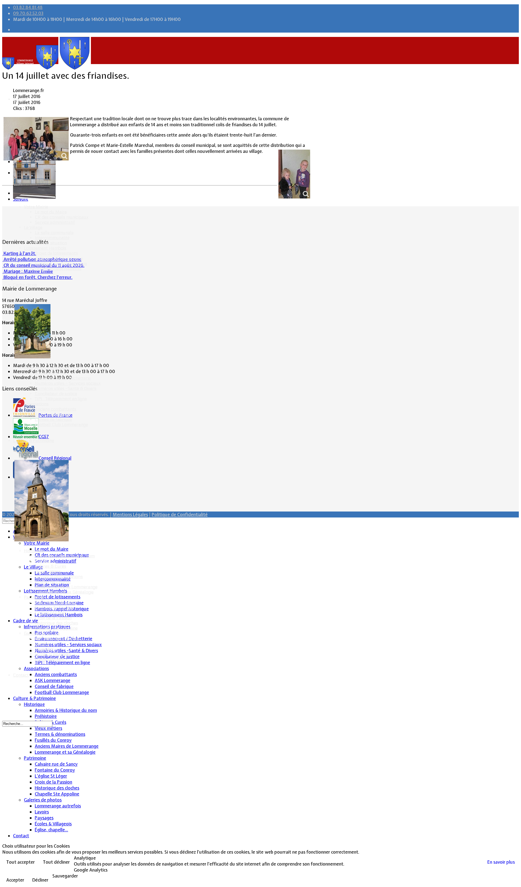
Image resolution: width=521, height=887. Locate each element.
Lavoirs (42, 643)
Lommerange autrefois (57, 638)
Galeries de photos (42, 633)
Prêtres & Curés (50, 566)
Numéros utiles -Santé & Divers (65, 388)
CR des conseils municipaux (61, 217)
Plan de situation (51, 242)
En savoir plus (501, 862)
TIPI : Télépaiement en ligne (61, 398)
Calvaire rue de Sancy (56, 602)
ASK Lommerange (52, 414)
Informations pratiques (46, 367)
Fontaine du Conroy (54, 607)
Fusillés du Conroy (53, 581)
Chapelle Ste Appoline (56, 628)
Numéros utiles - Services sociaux (68, 383)
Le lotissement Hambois (58, 268)
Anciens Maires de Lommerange (66, 586)
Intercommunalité (52, 237)
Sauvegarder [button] (65, 876)
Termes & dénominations (59, 576)
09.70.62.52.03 (28, 13)
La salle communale (54, 232)
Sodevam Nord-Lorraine (59, 258)
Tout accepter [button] (20, 862)
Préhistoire (45, 561)
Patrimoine (34, 597)
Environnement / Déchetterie (63, 378)
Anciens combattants (55, 409)
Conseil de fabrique (53, 419)
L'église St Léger (50, 612)
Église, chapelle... (50, 659)
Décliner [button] (40, 880)
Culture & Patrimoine (33, 440)
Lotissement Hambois (45, 248)
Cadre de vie (25, 284)
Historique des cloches (56, 623)
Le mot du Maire (51, 211)
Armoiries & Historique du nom (65, 555)
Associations (36, 403)
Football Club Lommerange (61, 424)
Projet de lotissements (56, 253)
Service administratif (55, 222)
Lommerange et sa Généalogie (64, 592)
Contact (21, 675)
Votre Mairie (36, 206)
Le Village (33, 227)
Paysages (44, 648)
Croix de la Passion (53, 617)
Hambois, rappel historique (61, 263)
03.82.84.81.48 (28, 7)
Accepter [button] (15, 880)
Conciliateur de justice (56, 393)
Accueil (20, 99)
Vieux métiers (48, 571)
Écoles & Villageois (53, 653)
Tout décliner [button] (56, 862)
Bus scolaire (46, 372)
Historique (34, 550)
